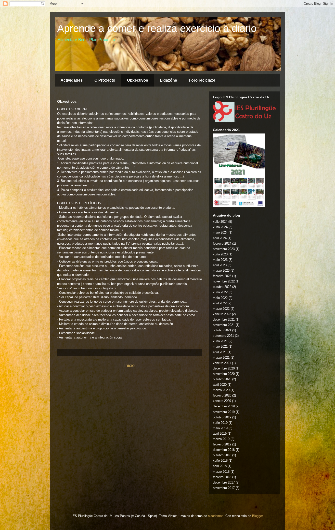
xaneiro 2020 (222, 401)
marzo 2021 (221, 357)
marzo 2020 (221, 390)
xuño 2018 (220, 460)
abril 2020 (220, 384)
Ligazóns (168, 80)
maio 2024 (220, 232)
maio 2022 (220, 298)
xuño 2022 (220, 292)
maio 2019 (220, 428)
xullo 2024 (220, 221)
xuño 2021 (220, 341)
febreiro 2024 (222, 243)
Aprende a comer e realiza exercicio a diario (157, 28)
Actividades (72, 80)
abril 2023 (220, 265)
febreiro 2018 (222, 477)
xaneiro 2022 (222, 314)
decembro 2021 (224, 319)
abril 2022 (220, 303)
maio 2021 (220, 346)
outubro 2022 (222, 287)
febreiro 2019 (222, 444)
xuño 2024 (220, 227)
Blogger (257, 516)
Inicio (129, 365)
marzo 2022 (221, 308)
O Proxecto (104, 80)
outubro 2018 (222, 455)
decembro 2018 (224, 450)
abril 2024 (220, 238)
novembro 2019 (224, 412)
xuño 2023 (220, 254)
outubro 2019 (222, 417)
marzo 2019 (221, 439)
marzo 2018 (221, 471)
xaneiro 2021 (222, 363)
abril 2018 (220, 466)
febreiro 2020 (222, 395)
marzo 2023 (221, 270)
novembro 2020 (224, 374)
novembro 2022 (224, 281)
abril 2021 (220, 352)
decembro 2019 (224, 406)
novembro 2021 (224, 325)
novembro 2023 (224, 249)
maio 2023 (220, 260)
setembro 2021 (223, 336)
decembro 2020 (224, 368)
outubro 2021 (222, 330)
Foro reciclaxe (202, 80)
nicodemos (215, 516)
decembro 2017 (224, 482)
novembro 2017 (224, 488)
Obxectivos (137, 80)
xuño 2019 (220, 423)
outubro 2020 (222, 379)
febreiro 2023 (222, 276)
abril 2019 (220, 433)
